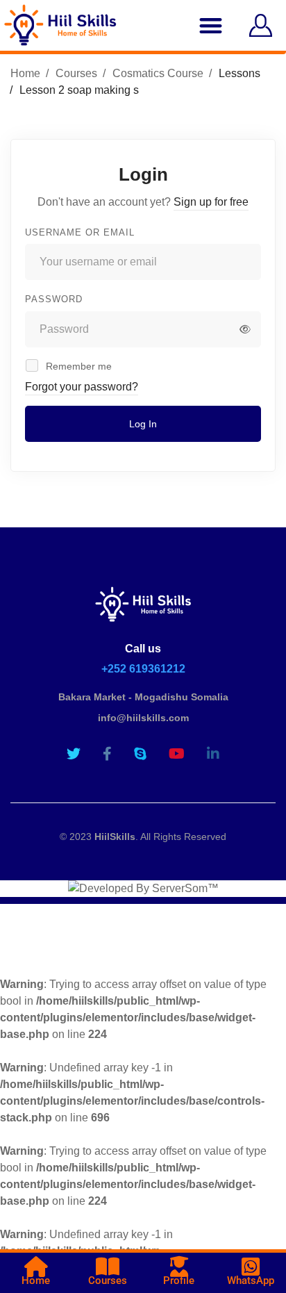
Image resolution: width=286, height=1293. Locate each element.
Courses (76, 73)
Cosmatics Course (157, 73)
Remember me (77, 366)
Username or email (80, 232)
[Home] (36, 1266)
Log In (143, 423)
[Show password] (245, 329)
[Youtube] (177, 753)
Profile (178, 1280)
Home (25, 73)
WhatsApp (250, 1280)
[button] (210, 25)
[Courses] (107, 1266)
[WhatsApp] (250, 1266)
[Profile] (179, 1266)
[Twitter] (74, 753)
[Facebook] (107, 753)
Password (54, 299)
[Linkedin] (213, 753)
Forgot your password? (81, 387)
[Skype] (140, 753)
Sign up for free (211, 202)
